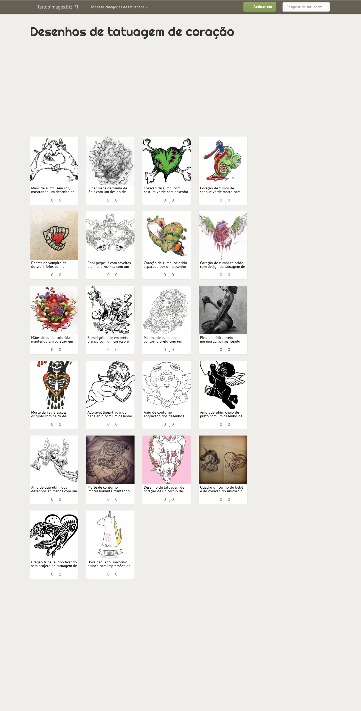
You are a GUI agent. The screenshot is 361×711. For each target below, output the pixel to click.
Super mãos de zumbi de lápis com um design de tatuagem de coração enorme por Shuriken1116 (108, 190)
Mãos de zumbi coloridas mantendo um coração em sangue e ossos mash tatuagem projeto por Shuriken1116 (52, 339)
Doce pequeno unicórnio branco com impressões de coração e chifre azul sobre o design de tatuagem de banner (109, 564)
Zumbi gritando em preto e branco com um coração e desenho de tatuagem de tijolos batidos (109, 339)
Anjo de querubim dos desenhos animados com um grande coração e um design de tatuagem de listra (54, 489)
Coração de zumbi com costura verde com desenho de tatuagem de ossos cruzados (166, 190)
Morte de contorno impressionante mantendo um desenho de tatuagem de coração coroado (108, 489)
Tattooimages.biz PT (57, 7)
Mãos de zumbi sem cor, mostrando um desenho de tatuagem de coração (53, 190)
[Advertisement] (158, 84)
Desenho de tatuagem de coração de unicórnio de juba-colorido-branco (164, 489)
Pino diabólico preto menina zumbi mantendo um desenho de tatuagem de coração (220, 339)
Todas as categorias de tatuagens (118, 6)
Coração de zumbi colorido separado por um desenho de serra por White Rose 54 (166, 265)
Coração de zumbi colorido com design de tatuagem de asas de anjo (222, 265)
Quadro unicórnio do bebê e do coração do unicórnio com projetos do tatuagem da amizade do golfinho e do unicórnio (221, 489)
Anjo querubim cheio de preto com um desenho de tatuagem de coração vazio (221, 414)
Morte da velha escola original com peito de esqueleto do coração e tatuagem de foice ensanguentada (50, 414)
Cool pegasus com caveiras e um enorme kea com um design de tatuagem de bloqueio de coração (109, 265)
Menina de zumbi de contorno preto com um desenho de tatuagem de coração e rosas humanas (164, 339)
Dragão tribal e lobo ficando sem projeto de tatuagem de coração (54, 564)
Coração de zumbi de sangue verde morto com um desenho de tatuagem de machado (220, 190)
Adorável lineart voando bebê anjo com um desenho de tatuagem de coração (109, 414)
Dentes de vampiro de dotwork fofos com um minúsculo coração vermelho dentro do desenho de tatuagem (49, 265)
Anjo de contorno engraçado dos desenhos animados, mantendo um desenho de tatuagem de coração (164, 414)
